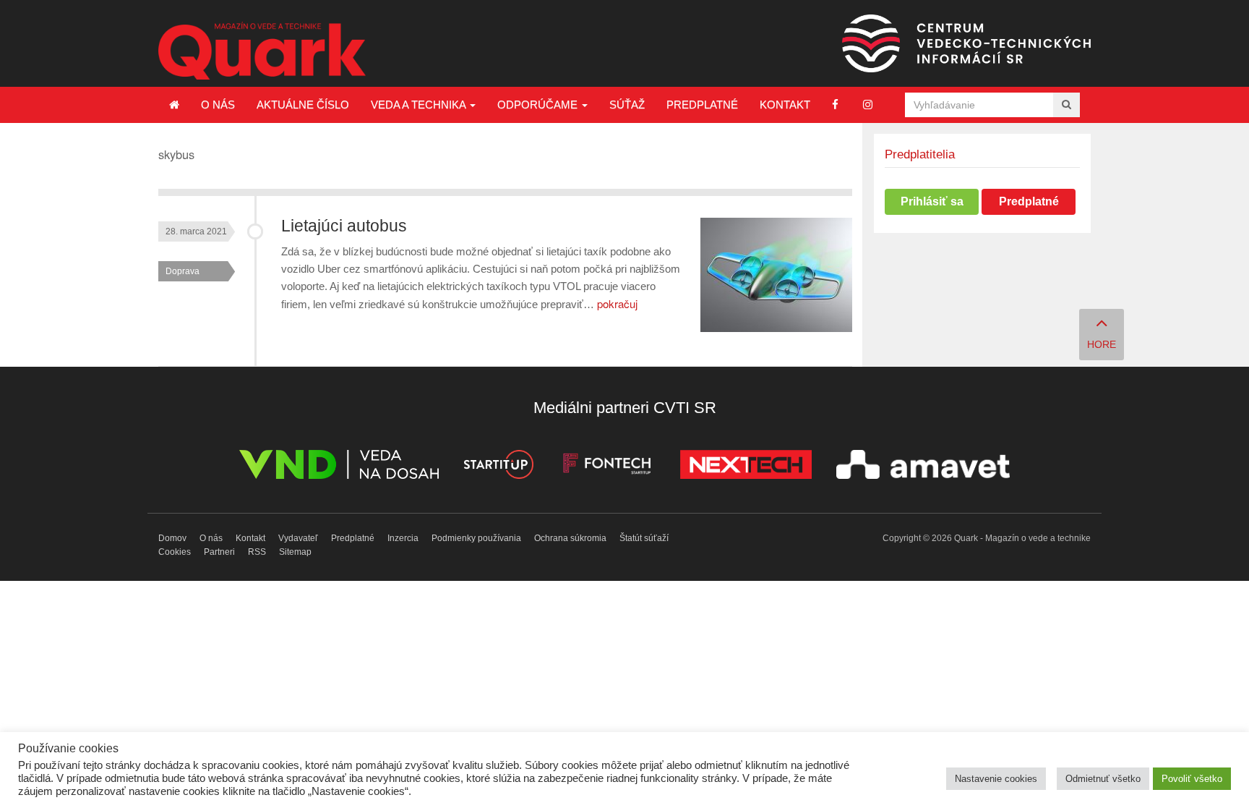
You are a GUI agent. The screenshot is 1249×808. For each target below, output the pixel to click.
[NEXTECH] (746, 467)
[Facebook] (835, 105)
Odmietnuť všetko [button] (1103, 778)
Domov (172, 538)
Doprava (182, 271)
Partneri (219, 552)
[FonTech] (607, 467)
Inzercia (403, 538)
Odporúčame (538, 104)
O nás (218, 104)
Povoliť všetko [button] (1192, 778)
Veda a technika (419, 104)
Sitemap (295, 552)
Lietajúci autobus (344, 226)
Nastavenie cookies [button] (996, 778)
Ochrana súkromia (570, 538)
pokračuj (617, 303)
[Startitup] (498, 467)
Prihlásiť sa (932, 201)
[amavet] (923, 467)
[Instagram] (867, 105)
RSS (257, 552)
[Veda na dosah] (339, 467)
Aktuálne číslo (303, 104)
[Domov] (174, 105)
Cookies (174, 552)
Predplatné (702, 104)
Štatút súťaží (644, 538)
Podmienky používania (476, 538)
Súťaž (627, 104)
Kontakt (785, 104)
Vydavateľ (298, 538)
